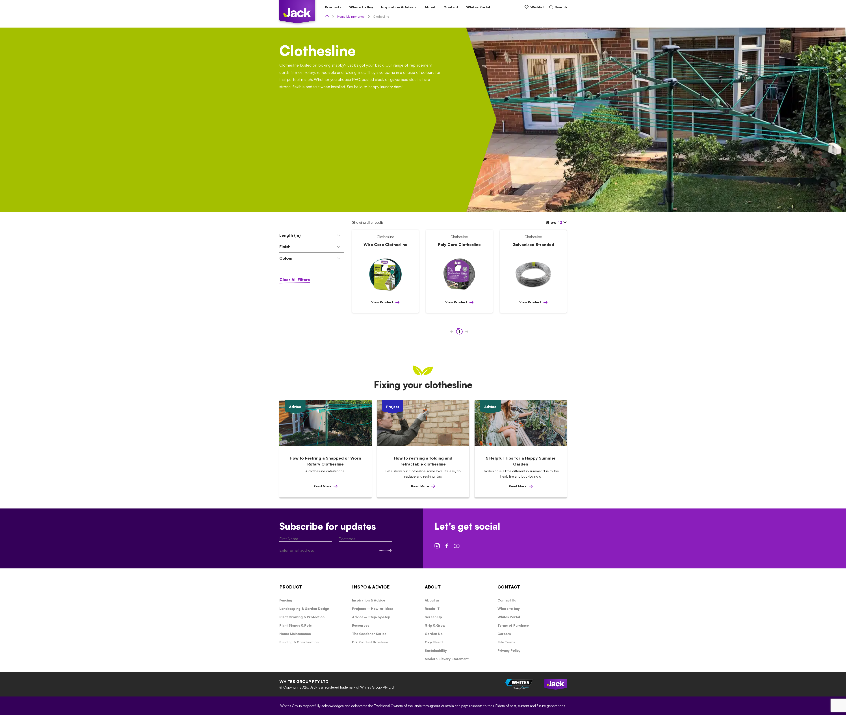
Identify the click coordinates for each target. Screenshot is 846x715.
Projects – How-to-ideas (372, 609)
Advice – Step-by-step (371, 617)
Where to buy (508, 609)
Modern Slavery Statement (447, 659)
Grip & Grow (435, 625)
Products (333, 7)
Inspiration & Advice (399, 7)
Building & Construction (299, 642)
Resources (360, 625)
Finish (285, 246)
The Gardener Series (369, 634)
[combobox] (562, 222)
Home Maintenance (351, 16)
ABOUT (433, 587)
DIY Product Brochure (370, 642)
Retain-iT (432, 609)
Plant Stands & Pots (295, 625)
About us (432, 600)
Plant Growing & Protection (302, 617)
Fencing (285, 600)
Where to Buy (361, 7)
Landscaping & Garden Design (304, 609)
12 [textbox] (560, 222)
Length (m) (290, 235)
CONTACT (508, 587)
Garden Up (434, 634)
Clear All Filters (295, 279)
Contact (450, 7)
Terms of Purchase (513, 625)
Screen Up (433, 617)
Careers (504, 634)
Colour (286, 258)
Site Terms (506, 642)
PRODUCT (290, 587)
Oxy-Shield (434, 642)
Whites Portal (478, 7)
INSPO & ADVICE (371, 587)
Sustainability (436, 650)
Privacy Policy (508, 650)
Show (553, 222)
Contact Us (506, 600)
